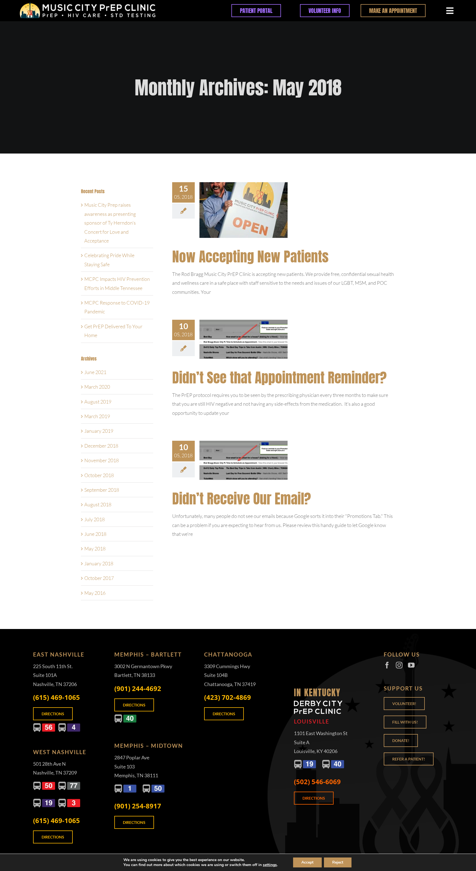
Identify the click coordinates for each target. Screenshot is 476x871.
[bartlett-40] (125, 717)
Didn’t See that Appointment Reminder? (279, 377)
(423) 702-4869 (227, 697)
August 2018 (97, 504)
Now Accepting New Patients (250, 256)
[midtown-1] (125, 787)
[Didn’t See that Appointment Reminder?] (243, 339)
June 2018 (95, 534)
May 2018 (95, 548)
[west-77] (69, 784)
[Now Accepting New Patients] (243, 210)
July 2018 (94, 519)
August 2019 (97, 402)
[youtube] (411, 665)
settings (270, 864)
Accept (307, 862)
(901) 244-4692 (137, 688)
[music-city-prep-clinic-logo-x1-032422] (102, 4)
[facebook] (387, 665)
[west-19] (44, 801)
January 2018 (98, 563)
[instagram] (399, 665)
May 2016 (95, 593)
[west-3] (69, 801)
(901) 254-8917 (137, 805)
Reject (337, 862)
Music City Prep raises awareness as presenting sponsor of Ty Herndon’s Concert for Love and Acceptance (110, 223)
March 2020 (97, 387)
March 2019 (97, 416)
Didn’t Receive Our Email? (241, 498)
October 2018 (99, 475)
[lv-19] (305, 762)
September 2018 (101, 490)
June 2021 (95, 372)
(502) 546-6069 (317, 781)
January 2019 (98, 431)
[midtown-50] (153, 787)
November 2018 (101, 460)
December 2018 (101, 446)
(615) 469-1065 (56, 697)
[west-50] (44, 784)
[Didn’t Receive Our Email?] (243, 460)
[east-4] (69, 725)
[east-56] (44, 725)
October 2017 (99, 578)
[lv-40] (333, 762)
